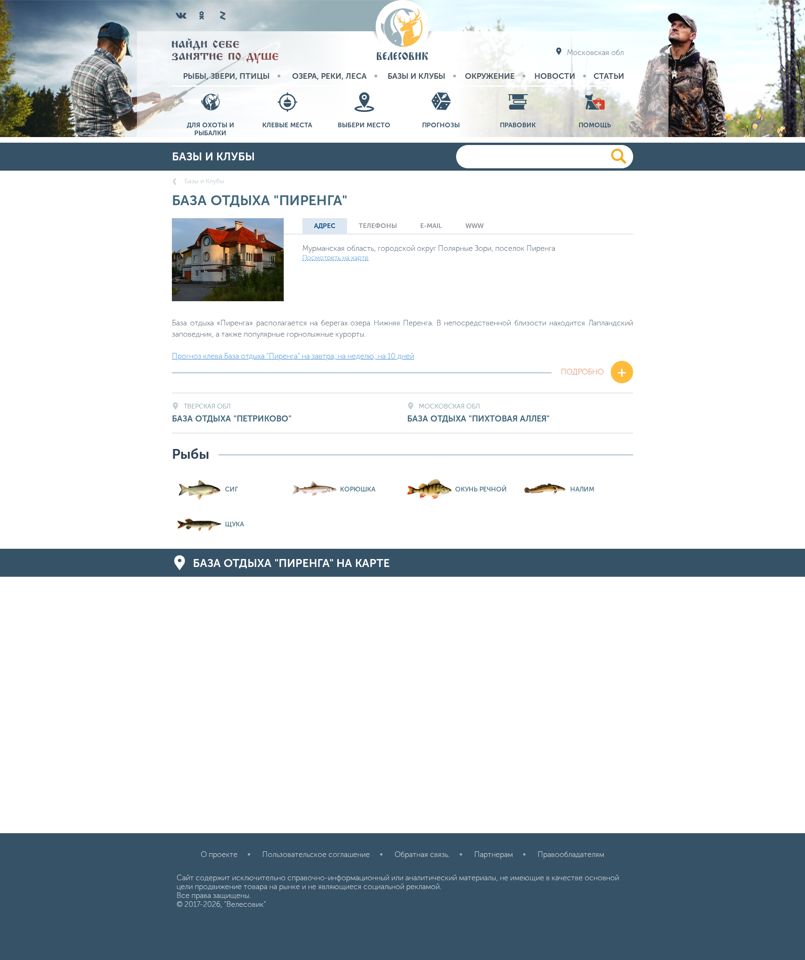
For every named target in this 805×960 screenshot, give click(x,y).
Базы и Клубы (416, 76)
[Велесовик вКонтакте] (181, 15)
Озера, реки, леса (329, 76)
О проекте (219, 854)
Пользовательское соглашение (316, 854)
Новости (554, 76)
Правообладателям (571, 854)
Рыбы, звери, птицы (226, 76)
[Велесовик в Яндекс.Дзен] (222, 15)
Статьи (609, 76)
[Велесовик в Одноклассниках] (201, 15)
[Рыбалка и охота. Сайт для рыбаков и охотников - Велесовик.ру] (402, 31)
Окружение (490, 76)
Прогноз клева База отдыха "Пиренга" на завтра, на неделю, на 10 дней (293, 356)
